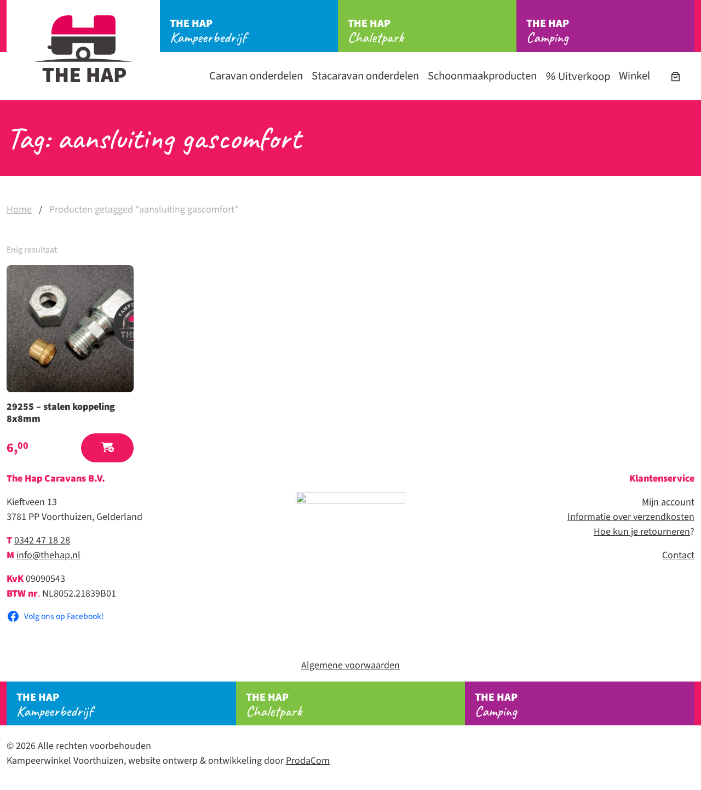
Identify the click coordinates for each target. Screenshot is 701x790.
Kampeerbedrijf (208, 31)
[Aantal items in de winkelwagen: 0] (675, 76)
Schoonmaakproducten (482, 76)
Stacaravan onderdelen (365, 76)
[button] (107, 447)
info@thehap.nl (48, 555)
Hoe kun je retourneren (642, 532)
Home (19, 209)
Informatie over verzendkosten (630, 517)
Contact (678, 555)
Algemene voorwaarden (350, 665)
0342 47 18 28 (42, 540)
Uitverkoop (583, 76)
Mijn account (668, 502)
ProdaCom (308, 761)
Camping (547, 31)
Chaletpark (376, 31)
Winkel (634, 76)
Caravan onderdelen (256, 76)
